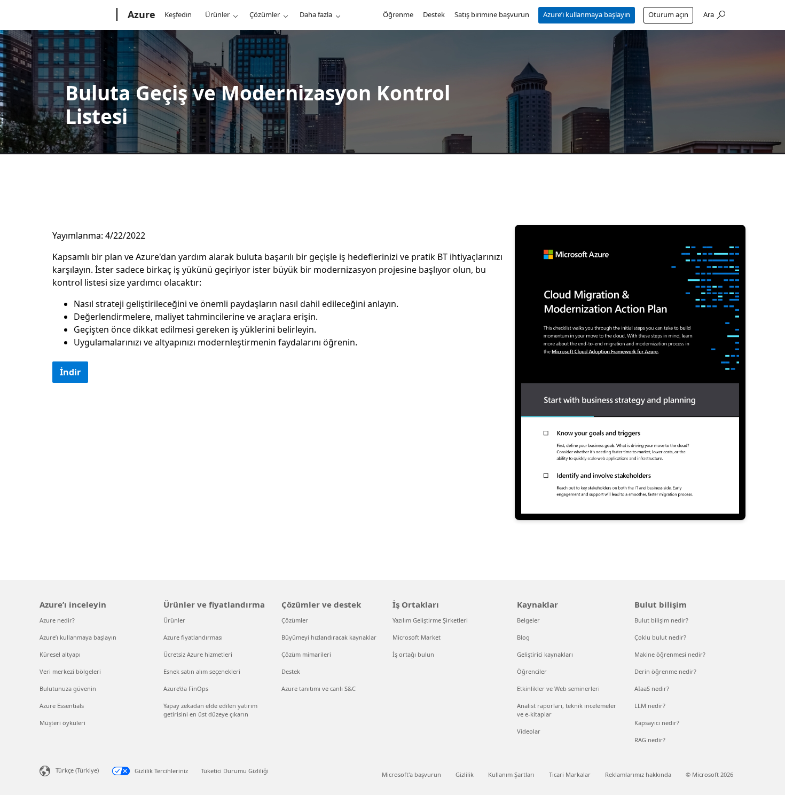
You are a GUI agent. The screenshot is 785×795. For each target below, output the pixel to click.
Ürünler (217, 14)
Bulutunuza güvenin (68, 688)
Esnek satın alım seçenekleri (201, 671)
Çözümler (264, 14)
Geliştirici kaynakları (545, 654)
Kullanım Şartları (511, 774)
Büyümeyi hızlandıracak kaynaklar (328, 637)
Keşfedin (178, 14)
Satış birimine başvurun (491, 14)
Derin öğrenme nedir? (665, 671)
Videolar (528, 731)
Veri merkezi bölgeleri (70, 671)
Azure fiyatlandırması (193, 637)
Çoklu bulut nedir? (660, 637)
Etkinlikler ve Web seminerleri (558, 688)
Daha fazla (316, 14)
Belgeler (528, 620)
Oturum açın (668, 14)
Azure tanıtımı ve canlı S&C (318, 688)
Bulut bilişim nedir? (661, 620)
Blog (523, 637)
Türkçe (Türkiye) (77, 770)
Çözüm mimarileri (306, 654)
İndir (70, 372)
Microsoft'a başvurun (411, 774)
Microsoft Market (416, 637)
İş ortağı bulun (413, 654)
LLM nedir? (649, 706)
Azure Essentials (62, 706)
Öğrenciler (532, 671)
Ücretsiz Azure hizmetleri (197, 654)
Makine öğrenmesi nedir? (669, 654)
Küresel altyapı (60, 654)
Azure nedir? (57, 620)
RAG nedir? (649, 740)
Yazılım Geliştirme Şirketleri (430, 620)
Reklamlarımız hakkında (638, 774)
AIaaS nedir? (651, 688)
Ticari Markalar (570, 774)
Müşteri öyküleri (62, 723)
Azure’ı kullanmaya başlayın (586, 14)
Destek (434, 14)
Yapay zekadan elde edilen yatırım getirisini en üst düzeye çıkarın (210, 710)
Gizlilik (465, 774)
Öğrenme (398, 14)
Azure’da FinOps (185, 688)
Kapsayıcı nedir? (656, 723)
